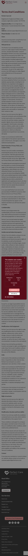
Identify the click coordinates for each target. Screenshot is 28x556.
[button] (9, 297)
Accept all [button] (14, 290)
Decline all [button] (14, 293)
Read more (11, 274)
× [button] (24, 258)
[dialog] (14, 278)
